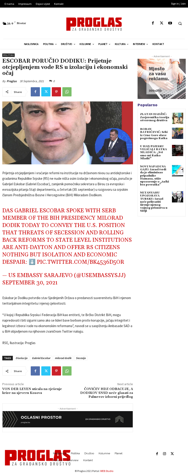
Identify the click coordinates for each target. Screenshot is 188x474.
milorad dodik (63, 358)
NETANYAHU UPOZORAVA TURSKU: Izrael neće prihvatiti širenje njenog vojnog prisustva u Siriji (153, 202)
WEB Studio (106, 471)
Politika (8, 55)
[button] (180, 23)
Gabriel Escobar (41, 358)
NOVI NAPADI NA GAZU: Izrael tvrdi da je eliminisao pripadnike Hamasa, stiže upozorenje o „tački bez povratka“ (154, 175)
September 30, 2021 (30, 282)
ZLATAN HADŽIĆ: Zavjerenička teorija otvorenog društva (154, 117)
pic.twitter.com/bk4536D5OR (80, 262)
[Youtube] (170, 23)
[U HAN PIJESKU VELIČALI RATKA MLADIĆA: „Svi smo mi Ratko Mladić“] (177, 150)
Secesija (81, 358)
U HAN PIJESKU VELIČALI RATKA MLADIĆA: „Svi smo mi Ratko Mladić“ (153, 152)
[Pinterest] (56, 91)
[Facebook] (153, 23)
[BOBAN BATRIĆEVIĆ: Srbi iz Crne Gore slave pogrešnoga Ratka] (177, 133)
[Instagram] (164, 454)
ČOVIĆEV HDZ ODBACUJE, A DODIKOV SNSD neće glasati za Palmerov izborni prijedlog (106, 393)
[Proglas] (94, 24)
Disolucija (21, 358)
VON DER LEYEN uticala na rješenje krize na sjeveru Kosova (32, 391)
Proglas (12, 81)
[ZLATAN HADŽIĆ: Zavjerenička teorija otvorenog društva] (177, 118)
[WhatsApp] (67, 91)
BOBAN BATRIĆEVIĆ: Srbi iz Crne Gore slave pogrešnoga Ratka (154, 133)
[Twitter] (161, 23)
